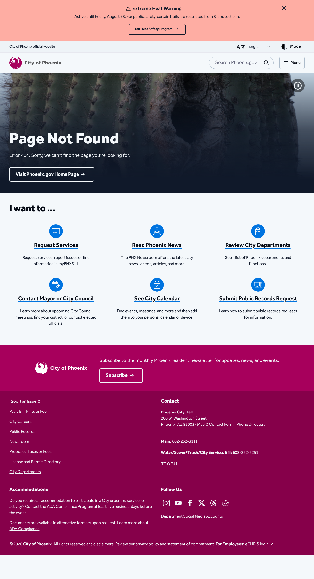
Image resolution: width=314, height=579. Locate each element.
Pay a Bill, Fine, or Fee (28, 412)
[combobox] (241, 63)
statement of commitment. (191, 544)
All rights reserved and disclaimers (83, 544)
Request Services (56, 245)
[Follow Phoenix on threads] (213, 503)
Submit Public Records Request (258, 298)
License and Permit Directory (35, 462)
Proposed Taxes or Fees (30, 452)
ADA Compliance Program (70, 506)
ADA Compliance (24, 529)
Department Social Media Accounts (192, 517)
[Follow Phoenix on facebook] (189, 503)
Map (201, 424)
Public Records (22, 432)
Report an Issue (23, 402)
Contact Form (221, 425)
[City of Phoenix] (35, 63)
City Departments (25, 472)
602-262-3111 (185, 441)
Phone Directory (251, 425)
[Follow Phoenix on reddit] (225, 503)
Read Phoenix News (157, 245)
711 (174, 464)
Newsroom (19, 442)
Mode (295, 46)
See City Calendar (157, 298)
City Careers (20, 422)
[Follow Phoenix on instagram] (166, 503)
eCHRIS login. (257, 544)
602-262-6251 (245, 453)
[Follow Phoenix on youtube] (178, 503)
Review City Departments (258, 245)
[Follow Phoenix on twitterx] (201, 503)
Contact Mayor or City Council (56, 298)
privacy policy (147, 544)
